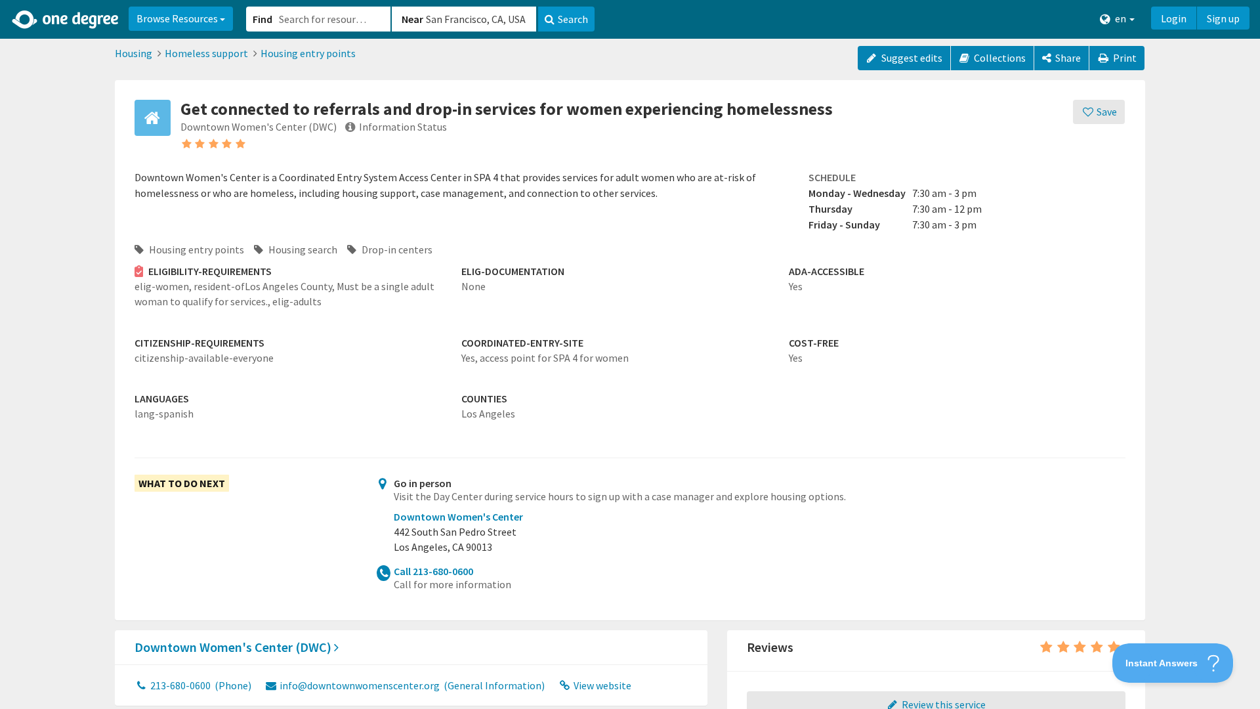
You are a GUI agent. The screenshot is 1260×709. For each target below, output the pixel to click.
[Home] (66, 20)
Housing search (301, 249)
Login (1173, 18)
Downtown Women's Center (458, 516)
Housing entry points (308, 53)
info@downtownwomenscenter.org (411, 685)
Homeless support (206, 53)
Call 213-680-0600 (433, 571)
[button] (630, 354)
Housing (133, 53)
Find (262, 19)
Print (1124, 57)
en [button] (1120, 18)
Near (412, 19)
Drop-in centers (396, 249)
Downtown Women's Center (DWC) (234, 647)
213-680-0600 (199, 685)
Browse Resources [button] (178, 18)
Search (573, 19)
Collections (999, 57)
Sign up (1223, 18)
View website (601, 685)
